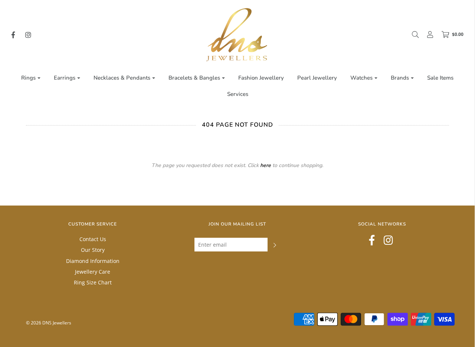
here (265, 165)
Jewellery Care (92, 271)
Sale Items (440, 77)
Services (237, 94)
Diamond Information (92, 260)
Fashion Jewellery (261, 77)
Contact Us (92, 239)
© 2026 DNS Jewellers (48, 323)
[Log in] (426, 34)
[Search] (411, 34)
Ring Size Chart (93, 282)
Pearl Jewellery (317, 77)
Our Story (93, 249)
